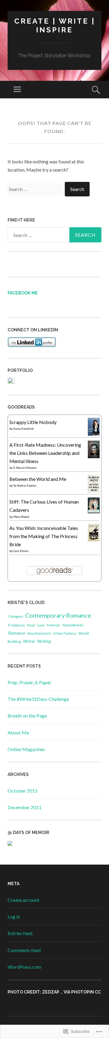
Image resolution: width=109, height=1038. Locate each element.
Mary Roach (21, 516)
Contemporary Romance (58, 615)
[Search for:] (36, 189)
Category (15, 616)
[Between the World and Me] (94, 491)
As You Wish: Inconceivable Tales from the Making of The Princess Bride (43, 536)
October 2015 (23, 790)
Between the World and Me (37, 479)
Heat (31, 625)
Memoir (53, 625)
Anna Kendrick (23, 428)
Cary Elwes (20, 551)
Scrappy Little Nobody (33, 422)
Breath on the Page (27, 715)
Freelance (16, 625)
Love (41, 625)
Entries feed (20, 933)
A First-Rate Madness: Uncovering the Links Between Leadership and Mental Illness (45, 453)
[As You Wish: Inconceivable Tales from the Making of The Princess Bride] (94, 539)
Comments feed (24, 950)
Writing (44, 641)
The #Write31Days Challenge (38, 699)
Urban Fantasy (64, 633)
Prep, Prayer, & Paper (29, 682)
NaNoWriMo (72, 625)
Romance (16, 633)
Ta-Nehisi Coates (24, 485)
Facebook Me (23, 293)
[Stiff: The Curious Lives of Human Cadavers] (94, 511)
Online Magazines (26, 749)
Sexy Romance (39, 633)
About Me (18, 732)
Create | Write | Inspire (54, 25)
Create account (23, 900)
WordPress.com (24, 967)
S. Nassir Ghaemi (25, 467)
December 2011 (24, 807)
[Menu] (17, 89)
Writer (29, 641)
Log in (14, 916)
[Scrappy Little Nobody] (94, 434)
